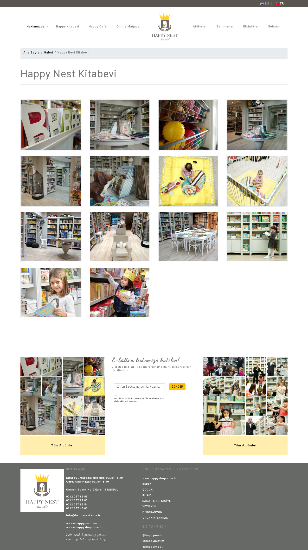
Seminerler (225, 26)
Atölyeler (200, 26)
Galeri (48, 52)
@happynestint (153, 541)
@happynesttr (152, 535)
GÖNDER (177, 386)
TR (281, 3)
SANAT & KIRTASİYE (156, 501)
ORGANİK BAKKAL (155, 517)
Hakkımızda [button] (36, 26)
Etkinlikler (251, 26)
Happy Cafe (98, 26)
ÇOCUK (147, 489)
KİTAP (146, 495)
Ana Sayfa (31, 52)
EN (266, 3)
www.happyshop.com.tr (159, 478)
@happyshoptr (153, 546)
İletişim (274, 26)
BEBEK (147, 483)
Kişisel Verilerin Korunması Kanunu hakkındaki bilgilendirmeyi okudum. (139, 399)
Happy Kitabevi (67, 26)
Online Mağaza (128, 26)
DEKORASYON (152, 512)
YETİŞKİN (149, 506)
